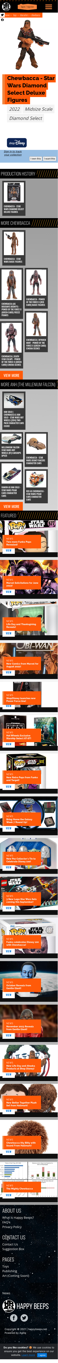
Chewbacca (35, 15)
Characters (24, 15)
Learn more (28, 1354)
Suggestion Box (13, 1249)
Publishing (9, 1271)
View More (11, 375)
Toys (15, 15)
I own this (36, 158)
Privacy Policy (12, 1227)
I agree (42, 1355)
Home (7, 15)
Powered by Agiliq (15, 1332)
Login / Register (27, 6)
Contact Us (10, 1244)
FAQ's (6, 1222)
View (9, 550)
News (6, 1293)
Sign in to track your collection (13, 153)
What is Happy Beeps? (18, 1217)
